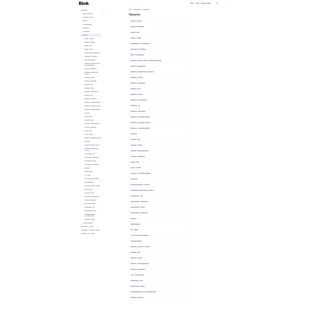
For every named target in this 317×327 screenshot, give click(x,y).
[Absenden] (216, 3)
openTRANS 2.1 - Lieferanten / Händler (90, 230)
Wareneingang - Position (90, 210)
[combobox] (226, 3)
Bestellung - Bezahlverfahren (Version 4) (91, 73)
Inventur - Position (89, 134)
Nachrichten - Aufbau (88, 17)
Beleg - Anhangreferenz (90, 60)
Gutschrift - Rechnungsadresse (92, 123)
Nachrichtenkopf (88, 171)
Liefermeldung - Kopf (89, 153)
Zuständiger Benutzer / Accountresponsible (90, 215)
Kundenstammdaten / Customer (92, 145)
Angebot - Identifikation (90, 42)
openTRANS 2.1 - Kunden (87, 226)
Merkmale (87, 168)
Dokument (87, 113)
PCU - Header (88, 175)
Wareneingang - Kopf (89, 207)
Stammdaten (86, 28)
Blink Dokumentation (206, 3)
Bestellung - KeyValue (90, 219)
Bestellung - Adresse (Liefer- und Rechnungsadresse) (92, 64)
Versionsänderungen (88, 223)
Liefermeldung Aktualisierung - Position (91, 149)
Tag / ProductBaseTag (90, 203)
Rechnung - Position (89, 193)
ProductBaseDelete (89, 182)
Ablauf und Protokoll (87, 13)
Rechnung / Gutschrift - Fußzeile (92, 185)
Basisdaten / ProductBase (91, 56)
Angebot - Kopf (88, 45)
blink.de (192, 3)
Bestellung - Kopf (89, 84)
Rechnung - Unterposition (90, 200)
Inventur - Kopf (88, 130)
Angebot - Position (89, 49)
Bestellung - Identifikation (91, 81)
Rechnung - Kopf (88, 189)
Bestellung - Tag (88, 95)
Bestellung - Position (89, 88)
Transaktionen (86, 31)
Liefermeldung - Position (90, 161)
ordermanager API (137, 9)
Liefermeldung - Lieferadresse (92, 157)
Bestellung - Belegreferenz (91, 68)
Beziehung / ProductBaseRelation (92, 109)
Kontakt (197, 3)
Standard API (84, 10)
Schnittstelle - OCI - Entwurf (87, 233)
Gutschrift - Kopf (88, 116)
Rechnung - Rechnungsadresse (92, 196)
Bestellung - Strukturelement (91, 91)
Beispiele (85, 21)
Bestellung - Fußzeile (89, 77)
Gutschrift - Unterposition (90, 127)
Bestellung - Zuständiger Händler (92, 102)
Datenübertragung (87, 24)
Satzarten (85, 35)
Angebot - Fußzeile (89, 38)
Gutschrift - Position (89, 120)
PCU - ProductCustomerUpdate (92, 178)
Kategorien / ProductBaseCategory (93, 138)
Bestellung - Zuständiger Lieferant (93, 106)
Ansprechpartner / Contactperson (92, 53)
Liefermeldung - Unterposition (91, 164)
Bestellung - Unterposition (91, 98)
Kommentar (87, 141)
